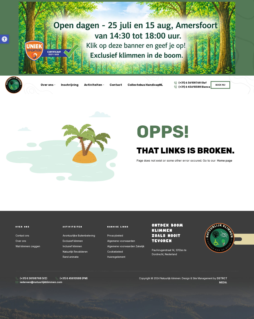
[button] (4, 39)
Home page (224, 160)
